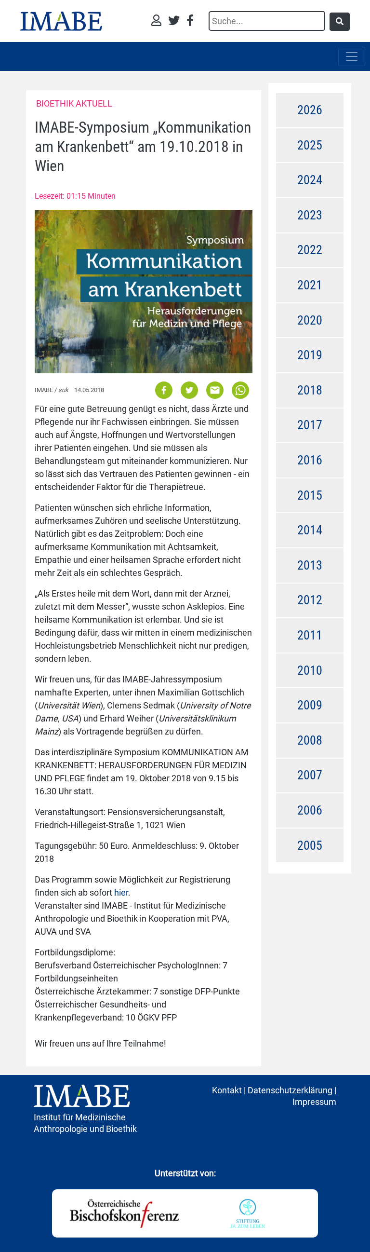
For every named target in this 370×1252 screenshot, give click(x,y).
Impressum (314, 1102)
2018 (309, 390)
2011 (309, 635)
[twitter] (176, 21)
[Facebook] (190, 21)
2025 (309, 145)
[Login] (158, 21)
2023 (309, 215)
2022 (309, 250)
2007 (309, 775)
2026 (309, 110)
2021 (309, 285)
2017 (309, 425)
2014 (309, 530)
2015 (309, 495)
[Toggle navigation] (351, 56)
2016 (309, 460)
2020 (309, 320)
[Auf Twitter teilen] (189, 390)
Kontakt (227, 1090)
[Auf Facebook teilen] (164, 390)
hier (121, 892)
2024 (309, 180)
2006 (309, 810)
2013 (309, 565)
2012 (309, 600)
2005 (309, 845)
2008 (309, 740)
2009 (309, 705)
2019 (309, 355)
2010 (309, 670)
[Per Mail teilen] (215, 390)
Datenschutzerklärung (290, 1090)
